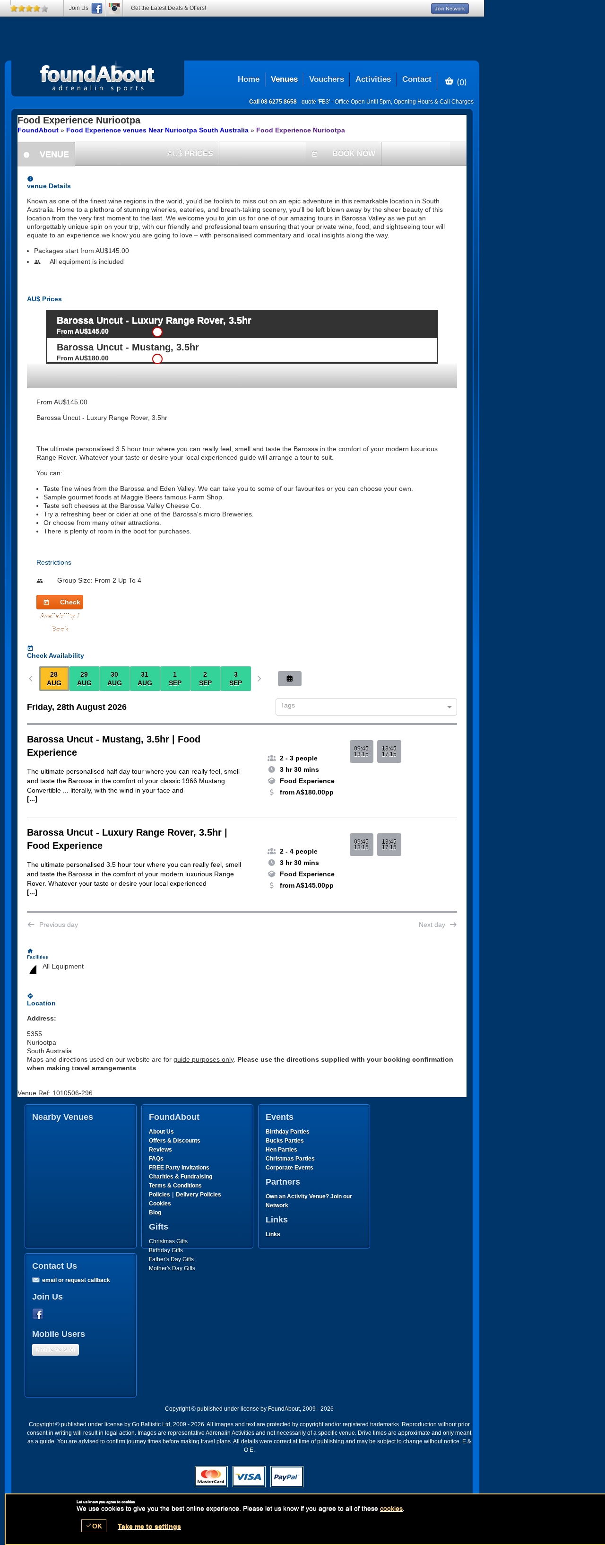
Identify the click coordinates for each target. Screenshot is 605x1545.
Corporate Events (289, 1167)
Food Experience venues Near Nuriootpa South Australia (157, 130)
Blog (155, 1212)
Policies (159, 1194)
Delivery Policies (198, 1194)
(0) (460, 82)
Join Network (450, 8)
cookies (391, 1508)
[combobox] (363, 707)
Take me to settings (149, 1526)
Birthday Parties (288, 1131)
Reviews (160, 1149)
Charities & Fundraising (180, 1176)
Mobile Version (55, 1349)
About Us (161, 1131)
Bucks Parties (285, 1140)
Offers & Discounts (174, 1140)
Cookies (160, 1203)
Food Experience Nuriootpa (300, 130)
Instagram (114, 8)
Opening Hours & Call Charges (434, 101)
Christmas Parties (290, 1158)
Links (273, 1234)
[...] (32, 799)
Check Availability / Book (60, 603)
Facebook (39, 1314)
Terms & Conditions (175, 1185)
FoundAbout (38, 130)
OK (94, 1526)
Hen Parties (281, 1149)
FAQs (156, 1158)
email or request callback (76, 1280)
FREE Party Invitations (179, 1167)
